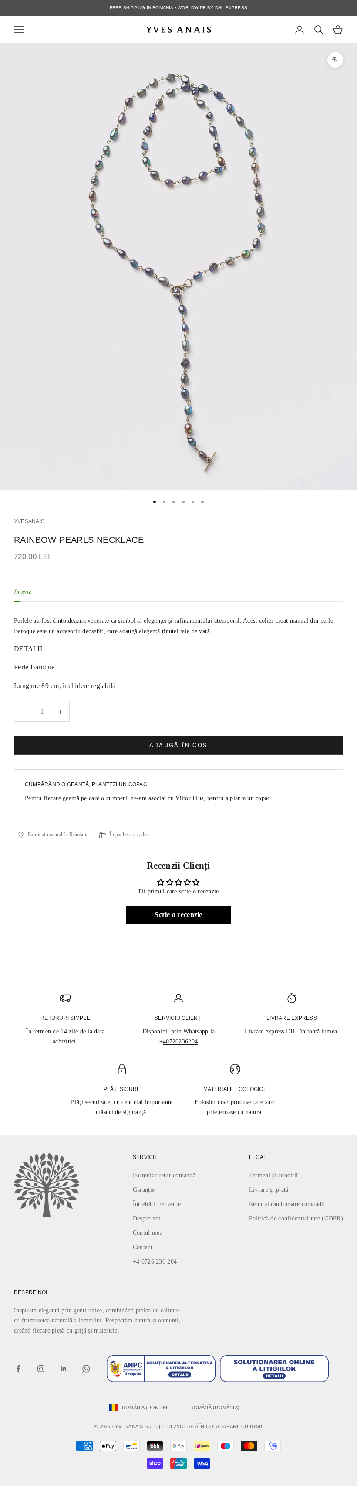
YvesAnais (29, 521)
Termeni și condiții (273, 1175)
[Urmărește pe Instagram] (41, 1368)
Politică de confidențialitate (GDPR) (296, 1218)
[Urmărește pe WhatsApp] (86, 1368)
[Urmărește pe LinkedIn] (63, 1368)
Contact (142, 1247)
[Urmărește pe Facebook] (18, 1368)
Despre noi (147, 1218)
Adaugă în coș (178, 745)
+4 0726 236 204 (155, 1261)
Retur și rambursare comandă (286, 1204)
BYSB (256, 1426)
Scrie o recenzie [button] (178, 914)
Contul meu (148, 1233)
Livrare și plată (268, 1189)
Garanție (144, 1189)
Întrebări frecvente (157, 1204)
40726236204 (180, 1041)
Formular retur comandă (164, 1175)
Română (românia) (215, 1407)
